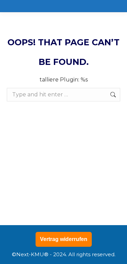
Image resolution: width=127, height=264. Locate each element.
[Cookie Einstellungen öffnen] (12, 255)
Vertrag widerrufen (63, 239)
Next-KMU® (32, 254)
